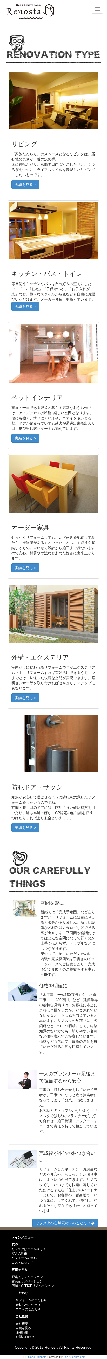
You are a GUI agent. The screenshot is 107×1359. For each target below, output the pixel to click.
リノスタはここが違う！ (29, 1249)
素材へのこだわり (28, 1305)
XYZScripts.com (75, 1356)
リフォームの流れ (24, 1258)
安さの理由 (19, 1253)
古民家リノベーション (27, 1281)
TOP (15, 1244)
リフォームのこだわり (31, 1300)
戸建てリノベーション (27, 1277)
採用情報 (22, 1332)
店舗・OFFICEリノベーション (33, 1286)
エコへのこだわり (28, 1309)
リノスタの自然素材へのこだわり (63, 1223)
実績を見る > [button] (25, 184)
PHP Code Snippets (34, 1356)
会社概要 (22, 1323)
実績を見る (23, 1328)
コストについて (23, 1262)
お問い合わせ (25, 1337)
